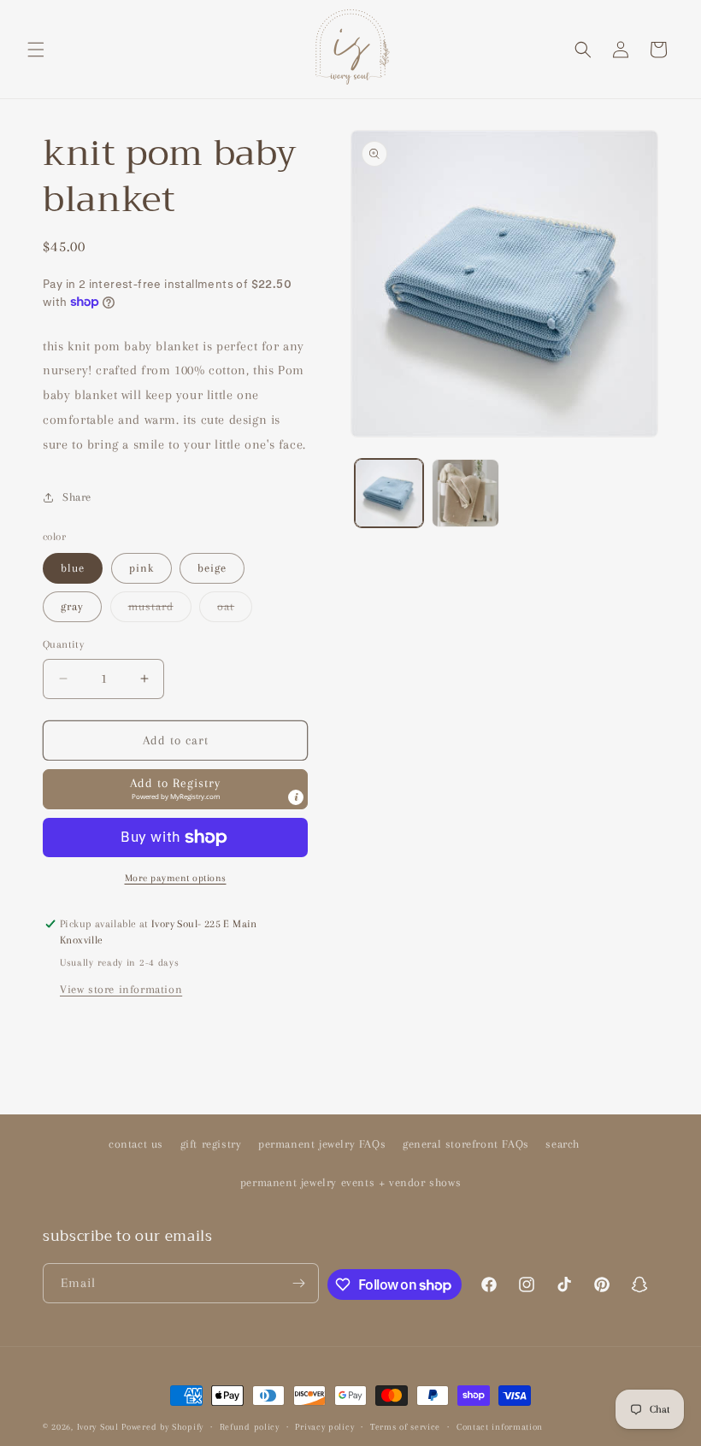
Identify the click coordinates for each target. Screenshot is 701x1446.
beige (212, 567)
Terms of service (405, 1426)
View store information (121, 989)
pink (141, 567)
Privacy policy (324, 1426)
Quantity (63, 644)
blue (73, 567)
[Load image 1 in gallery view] (389, 493)
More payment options (176, 878)
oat (234, 610)
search (562, 1143)
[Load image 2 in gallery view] (466, 493)
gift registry (211, 1143)
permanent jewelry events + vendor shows (350, 1182)
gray (72, 606)
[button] (36, 49)
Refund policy (250, 1426)
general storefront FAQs (466, 1143)
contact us (136, 1143)
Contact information (500, 1426)
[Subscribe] (299, 1283)
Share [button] (76, 497)
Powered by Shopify (162, 1426)
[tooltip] (295, 797)
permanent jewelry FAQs (322, 1143)
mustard (159, 610)
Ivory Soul (98, 1426)
